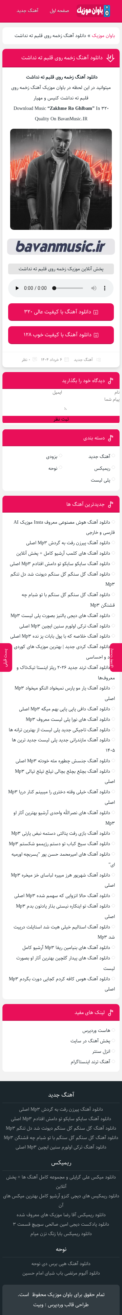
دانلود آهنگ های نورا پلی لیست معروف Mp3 (68, 719)
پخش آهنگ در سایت (90, 1041)
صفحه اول (59, 10)
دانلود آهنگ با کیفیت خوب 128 (58, 335)
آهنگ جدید (27, 10)
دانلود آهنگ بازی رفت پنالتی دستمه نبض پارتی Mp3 (60, 833)
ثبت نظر (61, 419)
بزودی (51, 456)
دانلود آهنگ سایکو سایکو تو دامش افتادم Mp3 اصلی (60, 564)
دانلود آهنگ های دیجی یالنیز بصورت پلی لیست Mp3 (60, 615)
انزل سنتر (101, 1051)
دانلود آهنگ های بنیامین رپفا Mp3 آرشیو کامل (66, 947)
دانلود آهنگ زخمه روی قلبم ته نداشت (62, 58)
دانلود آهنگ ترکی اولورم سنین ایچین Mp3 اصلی (64, 626)
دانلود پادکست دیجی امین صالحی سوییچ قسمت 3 (61, 1224)
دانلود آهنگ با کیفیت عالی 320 (57, 312)
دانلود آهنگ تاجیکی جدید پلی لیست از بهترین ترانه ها (59, 730)
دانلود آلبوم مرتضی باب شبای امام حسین (61, 1273)
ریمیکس (102, 468)
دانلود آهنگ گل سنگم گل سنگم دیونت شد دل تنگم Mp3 (61, 1128)
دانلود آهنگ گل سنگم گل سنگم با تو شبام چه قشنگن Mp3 (61, 1137)
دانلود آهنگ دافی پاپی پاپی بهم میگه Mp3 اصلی (64, 709)
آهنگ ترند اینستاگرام (90, 1062)
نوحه (52, 468)
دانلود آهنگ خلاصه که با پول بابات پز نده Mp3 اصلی (60, 636)
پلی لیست (100, 480)
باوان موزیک (103, 35)
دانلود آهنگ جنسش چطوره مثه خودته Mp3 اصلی (63, 761)
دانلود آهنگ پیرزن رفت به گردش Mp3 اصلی (68, 543)
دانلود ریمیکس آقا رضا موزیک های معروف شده (61, 1215)
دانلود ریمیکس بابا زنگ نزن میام (61, 1233)
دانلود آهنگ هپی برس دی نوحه (61, 1263)
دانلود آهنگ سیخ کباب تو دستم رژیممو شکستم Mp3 (59, 844)
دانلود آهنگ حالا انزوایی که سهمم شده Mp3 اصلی (62, 895)
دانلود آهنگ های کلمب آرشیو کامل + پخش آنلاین (63, 553)
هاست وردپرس (96, 1030)
